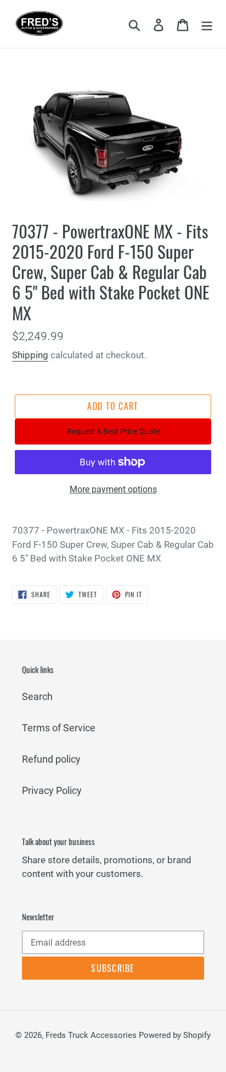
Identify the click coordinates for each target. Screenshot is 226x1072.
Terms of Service (58, 728)
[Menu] (207, 24)
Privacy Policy (52, 790)
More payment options (113, 489)
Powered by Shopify (175, 1035)
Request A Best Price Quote (113, 431)
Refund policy (51, 759)
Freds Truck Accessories (92, 1035)
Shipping (30, 354)
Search (37, 696)
